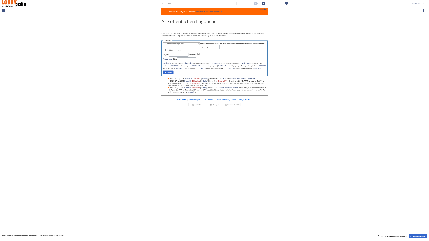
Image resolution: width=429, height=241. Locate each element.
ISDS (224, 79)
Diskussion (197, 79)
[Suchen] (163, 3)
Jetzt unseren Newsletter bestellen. (208, 12)
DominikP (191, 92)
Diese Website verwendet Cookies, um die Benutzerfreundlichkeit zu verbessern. (33, 235)
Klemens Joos (196, 83)
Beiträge (205, 79)
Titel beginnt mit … (174, 50)
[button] (263, 3)
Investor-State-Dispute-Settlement (242, 79)
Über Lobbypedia (195, 100)
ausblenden (167, 63)
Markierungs (167, 59)
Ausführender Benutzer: (209, 44)
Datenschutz (181, 100)
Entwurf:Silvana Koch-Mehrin (228, 88)
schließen (263, 9)
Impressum (209, 100)
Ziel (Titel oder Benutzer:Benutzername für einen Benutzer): (242, 44)
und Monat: (193, 54)
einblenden (188, 63)
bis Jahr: (166, 54)
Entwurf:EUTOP (223, 81)
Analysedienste (244, 100)
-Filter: (170, 59)
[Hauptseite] (18, 3)
